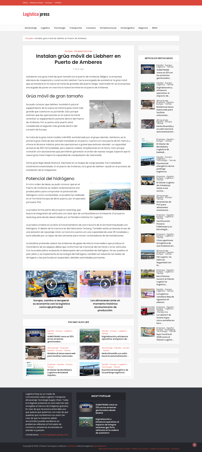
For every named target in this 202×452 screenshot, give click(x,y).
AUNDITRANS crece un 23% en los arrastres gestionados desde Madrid (106, 408)
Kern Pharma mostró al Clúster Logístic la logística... (165, 280)
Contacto (175, 448)
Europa (48, 2)
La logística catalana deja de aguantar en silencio (165, 298)
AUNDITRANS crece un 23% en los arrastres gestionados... (60, 339)
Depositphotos (99, 446)
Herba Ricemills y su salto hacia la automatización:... (115, 354)
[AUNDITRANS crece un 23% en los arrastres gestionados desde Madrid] (149, 69)
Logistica (45, 28)
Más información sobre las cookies (114, 448)
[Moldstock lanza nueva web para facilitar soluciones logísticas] (149, 104)
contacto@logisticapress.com (53, 434)
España (50, 331)
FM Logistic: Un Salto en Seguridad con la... (164, 261)
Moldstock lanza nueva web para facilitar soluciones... (61, 354)
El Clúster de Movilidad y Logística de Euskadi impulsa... (59, 373)
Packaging (170, 329)
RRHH (154, 28)
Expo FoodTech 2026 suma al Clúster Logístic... (165, 337)
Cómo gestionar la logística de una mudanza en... (166, 243)
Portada (29, 38)
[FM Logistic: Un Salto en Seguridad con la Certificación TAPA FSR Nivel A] (149, 254)
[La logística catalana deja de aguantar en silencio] (149, 293)
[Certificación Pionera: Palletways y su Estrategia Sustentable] (149, 219)
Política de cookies (140, 448)
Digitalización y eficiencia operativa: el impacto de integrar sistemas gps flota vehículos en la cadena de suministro (107, 426)
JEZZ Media (71, 446)
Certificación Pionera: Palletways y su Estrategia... (164, 225)
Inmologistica (127, 28)
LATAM (58, 2)
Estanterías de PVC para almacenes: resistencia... (164, 205)
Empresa (64, 348)
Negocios (143, 28)
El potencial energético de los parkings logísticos (115, 371)
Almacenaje (31, 28)
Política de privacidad (160, 448)
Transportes (75, 28)
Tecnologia (59, 28)
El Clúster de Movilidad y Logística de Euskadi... (163, 148)
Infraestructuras (108, 28)
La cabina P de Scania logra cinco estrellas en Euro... (165, 319)
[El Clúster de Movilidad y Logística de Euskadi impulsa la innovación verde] (149, 143)
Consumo (91, 28)
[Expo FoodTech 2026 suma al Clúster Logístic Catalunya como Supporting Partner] (149, 332)
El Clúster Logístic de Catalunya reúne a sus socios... (165, 186)
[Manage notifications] (194, 445)
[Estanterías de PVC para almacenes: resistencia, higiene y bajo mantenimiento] (149, 199)
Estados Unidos (36, 2)
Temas (50, 333)
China (25, 2)
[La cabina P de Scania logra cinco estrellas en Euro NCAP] (149, 311)
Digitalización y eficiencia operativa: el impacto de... (115, 337)
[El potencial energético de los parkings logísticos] (149, 161)
